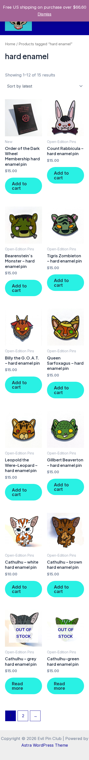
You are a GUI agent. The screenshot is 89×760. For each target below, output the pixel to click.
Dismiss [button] (44, 14)
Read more (17, 686)
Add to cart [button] (19, 186)
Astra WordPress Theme (44, 745)
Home (10, 44)
